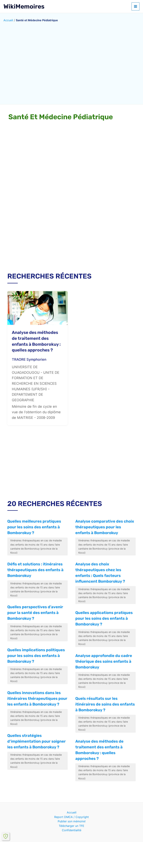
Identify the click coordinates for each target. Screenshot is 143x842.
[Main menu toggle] (135, 6)
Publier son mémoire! (71, 821)
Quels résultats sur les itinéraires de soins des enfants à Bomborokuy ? (105, 704)
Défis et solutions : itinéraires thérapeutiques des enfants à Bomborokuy (35, 570)
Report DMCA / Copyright (71, 817)
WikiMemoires (23, 6)
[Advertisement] (71, 238)
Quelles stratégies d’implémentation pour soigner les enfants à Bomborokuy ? (36, 741)
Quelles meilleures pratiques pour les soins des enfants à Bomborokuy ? (34, 527)
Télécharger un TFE (71, 826)
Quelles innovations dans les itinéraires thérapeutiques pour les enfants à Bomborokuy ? (37, 698)
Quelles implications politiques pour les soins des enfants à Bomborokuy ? (36, 656)
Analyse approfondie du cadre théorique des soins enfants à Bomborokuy (103, 661)
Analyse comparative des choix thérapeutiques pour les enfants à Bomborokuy (104, 527)
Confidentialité (71, 830)
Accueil (8, 20)
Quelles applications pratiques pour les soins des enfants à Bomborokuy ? (104, 618)
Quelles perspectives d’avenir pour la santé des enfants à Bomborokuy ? (35, 613)
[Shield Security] (5, 836)
